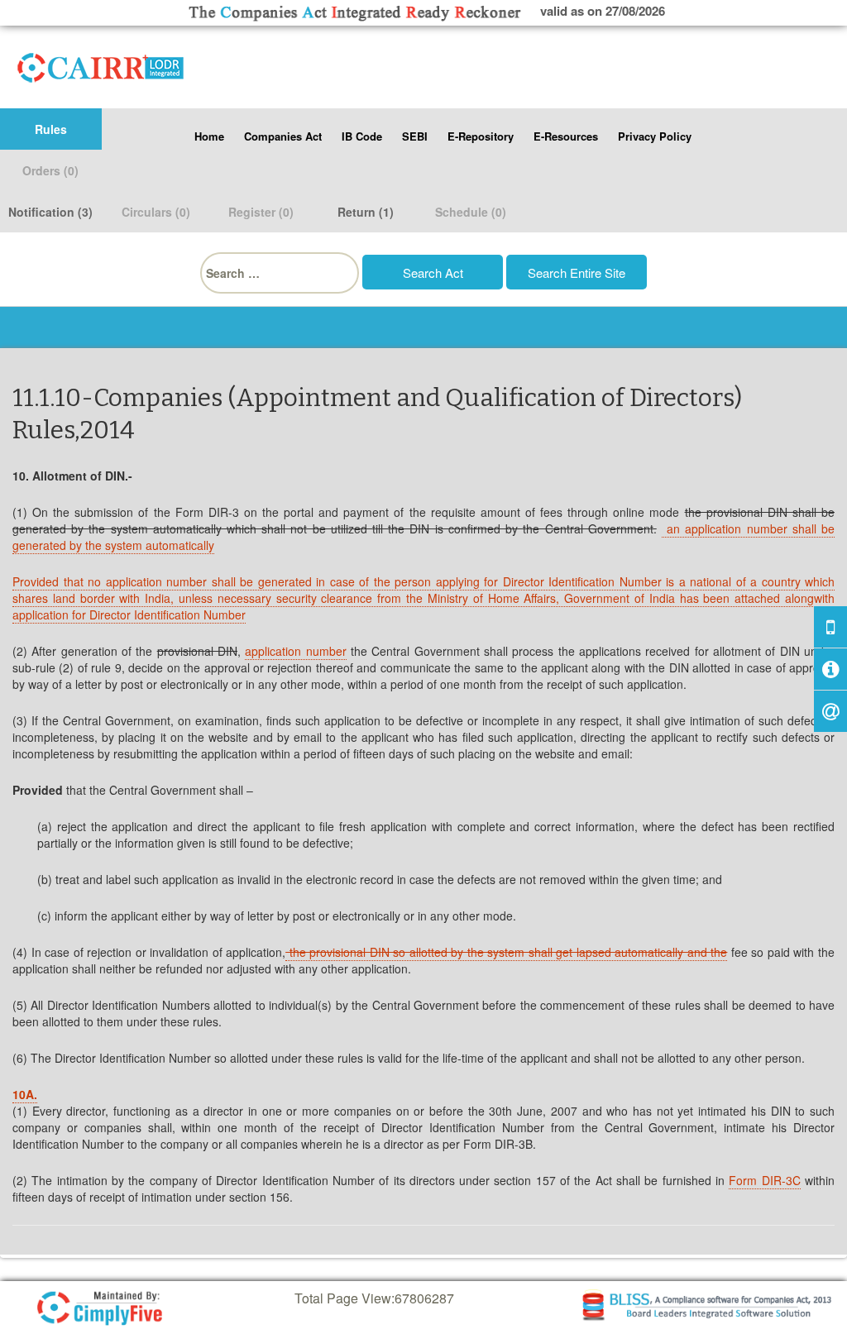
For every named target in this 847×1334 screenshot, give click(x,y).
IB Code (362, 136)
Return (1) (365, 211)
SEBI (415, 136)
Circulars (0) (156, 211)
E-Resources (566, 136)
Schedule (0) (470, 211)
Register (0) (261, 211)
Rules (51, 129)
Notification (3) (50, 211)
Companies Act (283, 136)
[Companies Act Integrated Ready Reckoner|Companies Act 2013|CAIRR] (101, 64)
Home (209, 136)
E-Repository (480, 136)
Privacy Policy (654, 136)
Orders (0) (50, 170)
